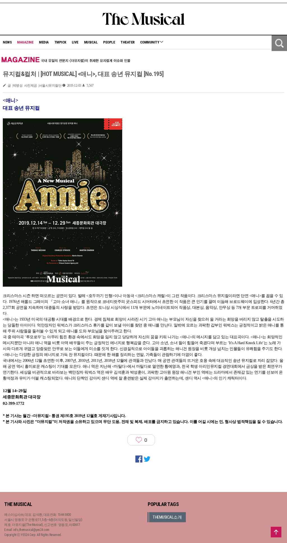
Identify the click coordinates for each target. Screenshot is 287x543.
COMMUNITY (150, 42)
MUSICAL (91, 42)
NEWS (7, 42)
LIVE (75, 42)
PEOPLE (109, 42)
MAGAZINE (25, 42)
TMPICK (60, 42)
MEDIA (44, 42)
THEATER (128, 42)
